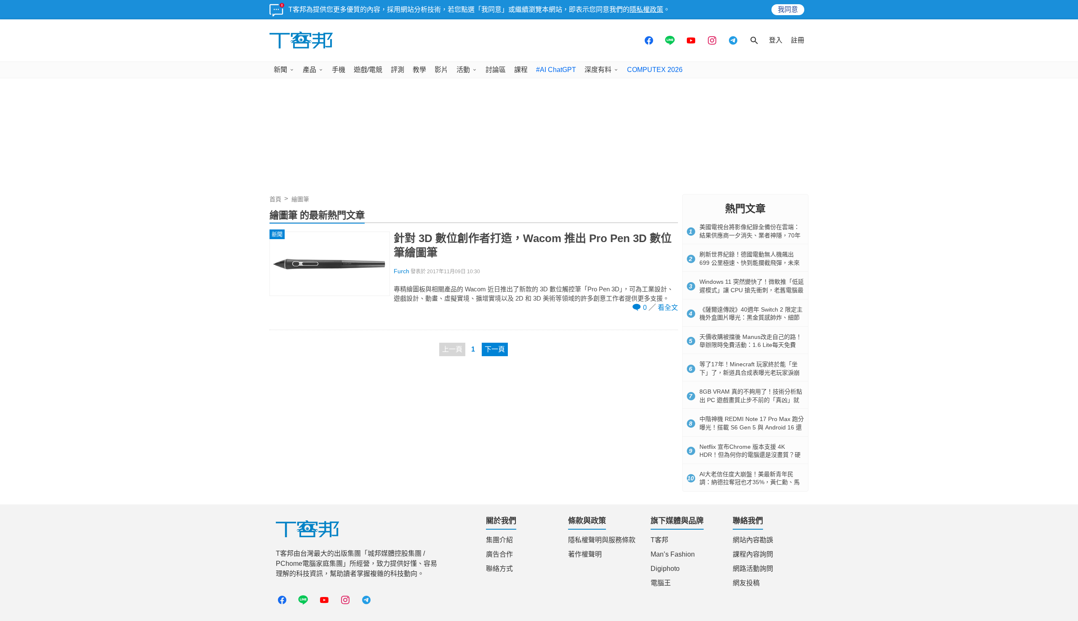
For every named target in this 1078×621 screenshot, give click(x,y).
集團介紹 (499, 540)
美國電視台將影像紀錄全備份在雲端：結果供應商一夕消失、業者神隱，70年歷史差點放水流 (749, 235)
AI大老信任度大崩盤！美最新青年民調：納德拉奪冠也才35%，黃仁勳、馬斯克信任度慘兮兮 (749, 482)
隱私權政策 (646, 9)
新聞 (280, 69)
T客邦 (659, 540)
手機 (338, 69)
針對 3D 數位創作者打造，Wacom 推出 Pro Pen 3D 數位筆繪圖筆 (533, 245)
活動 (463, 69)
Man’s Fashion (673, 554)
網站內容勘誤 (753, 540)
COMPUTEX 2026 (655, 69)
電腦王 (661, 582)
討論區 (496, 69)
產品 (309, 69)
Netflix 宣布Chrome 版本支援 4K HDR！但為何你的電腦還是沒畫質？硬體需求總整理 (749, 454)
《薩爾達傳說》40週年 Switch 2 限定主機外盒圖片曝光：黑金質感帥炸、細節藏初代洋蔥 (751, 317)
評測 (397, 69)
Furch (401, 271)
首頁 (275, 199)
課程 (521, 69)
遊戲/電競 (368, 69)
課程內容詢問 (753, 554)
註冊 (797, 40)
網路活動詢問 (753, 568)
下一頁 (495, 349)
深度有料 (597, 69)
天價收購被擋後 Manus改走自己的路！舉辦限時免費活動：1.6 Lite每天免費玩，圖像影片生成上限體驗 (750, 345)
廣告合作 (499, 554)
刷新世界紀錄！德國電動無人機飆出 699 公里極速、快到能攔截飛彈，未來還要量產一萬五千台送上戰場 (749, 262)
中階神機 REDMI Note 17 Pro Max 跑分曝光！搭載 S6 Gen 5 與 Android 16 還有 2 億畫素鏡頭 (751, 427)
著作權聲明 (585, 554)
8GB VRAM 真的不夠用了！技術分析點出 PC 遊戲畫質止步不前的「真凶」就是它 (750, 399)
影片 (441, 69)
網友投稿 (746, 582)
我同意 (788, 9)
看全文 (668, 307)
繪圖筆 (300, 199)
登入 (775, 40)
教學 (419, 69)
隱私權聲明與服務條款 (601, 540)
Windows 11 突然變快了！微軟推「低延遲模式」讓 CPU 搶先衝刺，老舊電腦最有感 (751, 289)
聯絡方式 (499, 568)
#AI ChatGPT (556, 69)
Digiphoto (665, 568)
